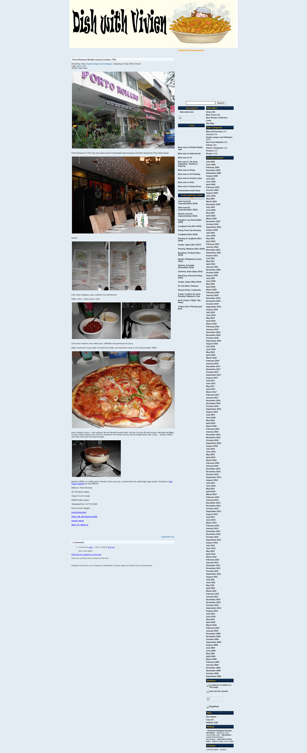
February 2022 (212, 244)
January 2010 (212, 631)
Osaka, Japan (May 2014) (189, 282)
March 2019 (211, 324)
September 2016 (213, 409)
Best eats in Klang (186, 170)
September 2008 (213, 676)
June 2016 (211, 417)
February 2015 (212, 463)
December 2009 (213, 634)
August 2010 (212, 611)
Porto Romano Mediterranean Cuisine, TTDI (94, 59)
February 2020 (212, 292)
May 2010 (210, 619)
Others (209, 145)
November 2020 (213, 270)
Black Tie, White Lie (79, 525)
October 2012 (212, 537)
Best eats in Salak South (189, 153)
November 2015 (213, 437)
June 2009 (211, 651)
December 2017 (213, 366)
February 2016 (212, 429)
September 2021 (213, 253)
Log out (210, 720)
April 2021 (210, 264)
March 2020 (211, 290)
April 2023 (210, 216)
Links (208, 120)
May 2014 (210, 489)
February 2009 (212, 662)
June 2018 (211, 349)
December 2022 (213, 221)
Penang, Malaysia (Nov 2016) (191, 249)
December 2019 (213, 298)
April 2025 (210, 184)
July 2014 (210, 483)
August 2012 (212, 543)
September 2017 (213, 375)
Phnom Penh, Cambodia (189, 290)
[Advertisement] (206, 76)
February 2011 (212, 594)
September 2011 (213, 574)
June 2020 (211, 281)
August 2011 (212, 577)
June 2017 (211, 383)
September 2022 (213, 227)
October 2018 (212, 338)
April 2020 (210, 287)
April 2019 (210, 321)
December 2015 (213, 435)
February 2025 (212, 187)
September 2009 (213, 642)
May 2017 (210, 386)
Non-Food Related (214, 142)
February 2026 (212, 167)
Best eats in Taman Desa (189, 186)
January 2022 (212, 247)
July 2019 (210, 312)
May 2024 (210, 199)
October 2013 (212, 508)
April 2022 (210, 241)
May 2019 (210, 318)
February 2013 (212, 526)
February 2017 (212, 395)
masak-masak (77, 521)
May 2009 (210, 653)
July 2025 (210, 179)
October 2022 (212, 224)
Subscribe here (187, 112)
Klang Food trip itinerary (189, 230)
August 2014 (212, 480)
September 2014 (213, 477)
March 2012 (211, 557)
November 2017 (213, 369)
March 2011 (211, 591)
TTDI (84, 66)
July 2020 (210, 278)
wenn (91, 547)
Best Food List (213, 115)
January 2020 (212, 295)
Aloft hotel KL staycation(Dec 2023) (188, 202)
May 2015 (210, 454)
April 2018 (210, 355)
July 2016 (210, 415)
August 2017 (212, 378)
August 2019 (212, 309)
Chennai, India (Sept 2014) (190, 271)
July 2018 (210, 346)
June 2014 (211, 486)
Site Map (210, 123)
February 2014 (212, 497)
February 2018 (212, 361)
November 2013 (213, 506)
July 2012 (210, 545)
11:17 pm (111, 547)
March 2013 (211, 523)
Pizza (79, 66)
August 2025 (212, 176)
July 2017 (210, 381)
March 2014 (211, 494)
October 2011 (212, 571)
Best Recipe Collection (216, 118)
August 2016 (212, 412)
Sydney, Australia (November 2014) (186, 266)
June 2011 (210, 582)
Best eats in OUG (186, 182)
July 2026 (210, 162)
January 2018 (212, 363)
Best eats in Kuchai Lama (190, 178)
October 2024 (212, 190)
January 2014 (212, 500)
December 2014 (213, 469)
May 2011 (210, 585)
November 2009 (213, 636)
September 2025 (213, 173)
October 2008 (212, 673)
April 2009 (210, 656)
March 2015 (211, 460)
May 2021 (210, 261)
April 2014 (210, 491)
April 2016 (210, 423)
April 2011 (210, 588)
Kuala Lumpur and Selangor (219, 137)
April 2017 (210, 389)
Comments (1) (167, 537)
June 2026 (211, 164)
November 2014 (213, 471)
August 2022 (212, 230)
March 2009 (211, 659)
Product (210, 151)
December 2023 (213, 204)
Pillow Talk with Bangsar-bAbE (84, 516)
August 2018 (212, 344)
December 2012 (213, 531)
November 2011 (213, 568)
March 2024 (211, 201)
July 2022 (210, 233)
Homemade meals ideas (189, 190)
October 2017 (212, 372)
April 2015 (210, 457)
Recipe (209, 153)
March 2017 (211, 392)
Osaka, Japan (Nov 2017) (189, 245)
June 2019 (211, 315)
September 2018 (213, 341)
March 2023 (211, 218)
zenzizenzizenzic (78, 512)
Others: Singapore (214, 148)
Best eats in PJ (185, 158)
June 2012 (211, 548)
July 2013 (210, 517)
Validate (212, 722)
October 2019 (212, 304)
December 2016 (213, 400)
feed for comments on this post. (86, 554)
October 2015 (212, 440)
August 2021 (212, 255)
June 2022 (211, 236)
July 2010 (210, 614)
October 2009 (212, 639)
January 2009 (212, 665)
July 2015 (210, 449)
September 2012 (213, 540)
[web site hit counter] (217, 691)
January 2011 (212, 597)
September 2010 (213, 608)
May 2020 (210, 284)
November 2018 (213, 335)
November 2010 (213, 602)
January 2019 (212, 329)
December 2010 (213, 599)
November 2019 (213, 301)
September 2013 (213, 511)
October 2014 (212, 474)
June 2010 (211, 616)
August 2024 (212, 193)
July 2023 (210, 207)
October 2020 (212, 272)
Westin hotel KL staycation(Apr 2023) (187, 215)
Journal (209, 134)
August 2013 (212, 514)
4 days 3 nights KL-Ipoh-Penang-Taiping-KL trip (189, 295)
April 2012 (210, 554)
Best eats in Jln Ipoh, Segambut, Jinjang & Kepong (188, 164)
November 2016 (213, 403)
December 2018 (213, 332)
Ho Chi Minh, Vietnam (188, 286)
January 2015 (212, 466)
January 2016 (212, 432)
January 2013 (212, 528)
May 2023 (210, 213)
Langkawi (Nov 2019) (188, 234)
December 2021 (213, 250)
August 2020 (212, 275)
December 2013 (213, 503)
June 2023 (211, 210)
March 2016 (211, 426)
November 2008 (213, 670)
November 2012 (213, 534)
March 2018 (211, 358)
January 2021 (212, 267)
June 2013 (211, 520)
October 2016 (212, 406)
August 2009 (212, 645)
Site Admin (211, 717)
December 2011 (213, 565)
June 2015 (211, 452)
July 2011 (210, 580)
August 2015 (212, 446)
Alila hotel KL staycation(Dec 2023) (188, 208)
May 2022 (210, 238)
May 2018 (210, 352)
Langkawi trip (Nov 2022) (189, 226)
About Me (210, 112)
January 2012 (212, 562)
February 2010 (212, 628)
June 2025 (211, 182)
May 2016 (210, 420)
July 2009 (210, 648)
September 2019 (213, 307)
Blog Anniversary (214, 131)
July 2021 (210, 258)
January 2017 (212, 398)
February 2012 (212, 560)
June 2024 (211, 196)
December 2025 (213, 170)
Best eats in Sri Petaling (189, 174)
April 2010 (210, 622)
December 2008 (213, 668)
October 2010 (212, 605)
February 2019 (212, 327)
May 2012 (210, 551)
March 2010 (211, 625)
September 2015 (213, 443)
